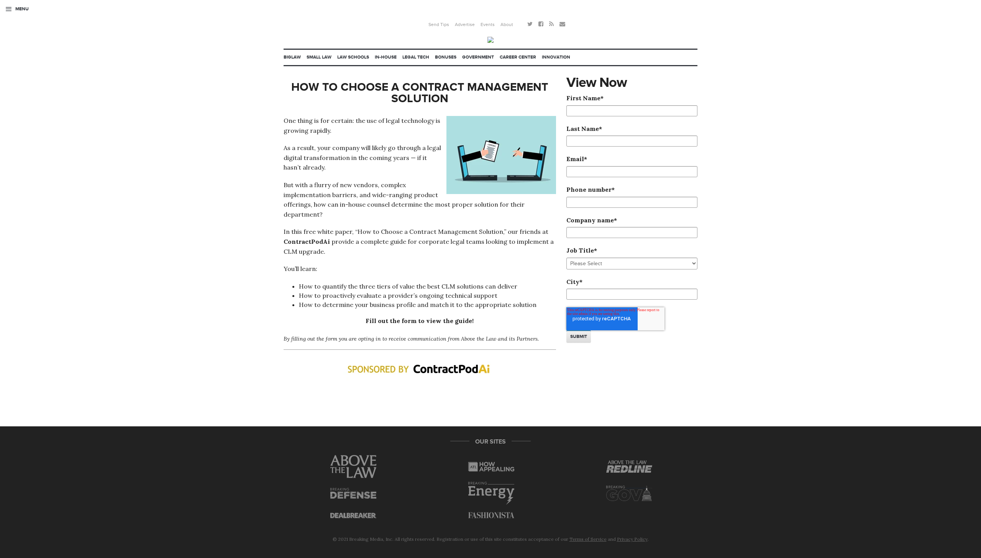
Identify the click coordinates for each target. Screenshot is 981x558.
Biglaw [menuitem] (292, 57)
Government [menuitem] (478, 57)
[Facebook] (540, 24)
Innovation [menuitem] (556, 57)
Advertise (465, 24)
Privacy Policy (632, 539)
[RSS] (551, 24)
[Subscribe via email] (562, 24)
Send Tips (438, 24)
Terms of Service (588, 539)
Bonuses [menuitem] (445, 57)
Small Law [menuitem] (319, 57)
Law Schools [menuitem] (353, 57)
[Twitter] (530, 24)
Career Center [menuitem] (518, 57)
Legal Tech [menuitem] (415, 57)
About (506, 24)
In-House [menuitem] (386, 57)
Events (488, 24)
